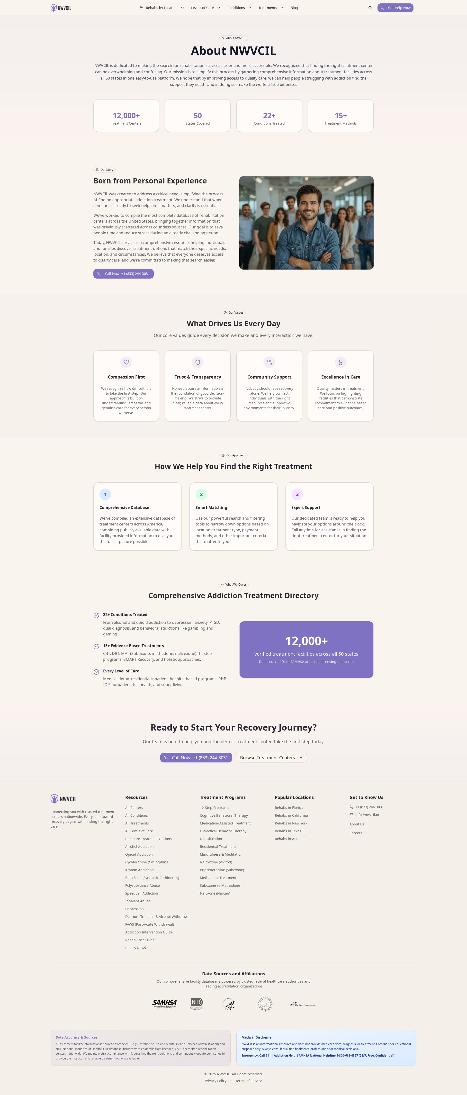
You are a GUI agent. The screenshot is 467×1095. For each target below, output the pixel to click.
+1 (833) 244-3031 (369, 807)
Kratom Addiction (139, 870)
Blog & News (135, 947)
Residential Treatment (218, 846)
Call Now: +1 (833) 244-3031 (127, 273)
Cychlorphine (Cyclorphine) (147, 862)
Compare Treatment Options (148, 838)
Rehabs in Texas (288, 831)
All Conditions (136, 815)
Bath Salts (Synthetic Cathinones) (152, 877)
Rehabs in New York (291, 823)
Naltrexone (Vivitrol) (216, 862)
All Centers (134, 807)
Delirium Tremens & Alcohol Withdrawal (157, 916)
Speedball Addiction (141, 893)
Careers (356, 833)
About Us (357, 824)
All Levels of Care (139, 831)
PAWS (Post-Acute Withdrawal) (149, 924)
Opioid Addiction (139, 854)
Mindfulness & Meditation (221, 854)
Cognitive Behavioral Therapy (224, 815)
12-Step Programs (214, 807)
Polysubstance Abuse (142, 885)
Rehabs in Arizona (290, 838)
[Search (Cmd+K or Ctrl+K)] (370, 7)
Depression (134, 908)
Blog (294, 7)
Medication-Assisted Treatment (225, 823)
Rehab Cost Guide (139, 940)
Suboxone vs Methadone (220, 885)
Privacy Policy (215, 1080)
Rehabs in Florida (289, 807)
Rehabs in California (291, 815)
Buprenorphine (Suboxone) (222, 870)
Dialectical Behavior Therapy (223, 831)
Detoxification (211, 838)
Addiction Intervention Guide (149, 932)
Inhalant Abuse (137, 901)
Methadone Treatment (218, 877)
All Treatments (137, 823)
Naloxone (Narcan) (215, 893)
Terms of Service (248, 1080)
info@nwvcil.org (368, 814)
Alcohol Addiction (139, 846)
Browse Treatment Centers (267, 757)
